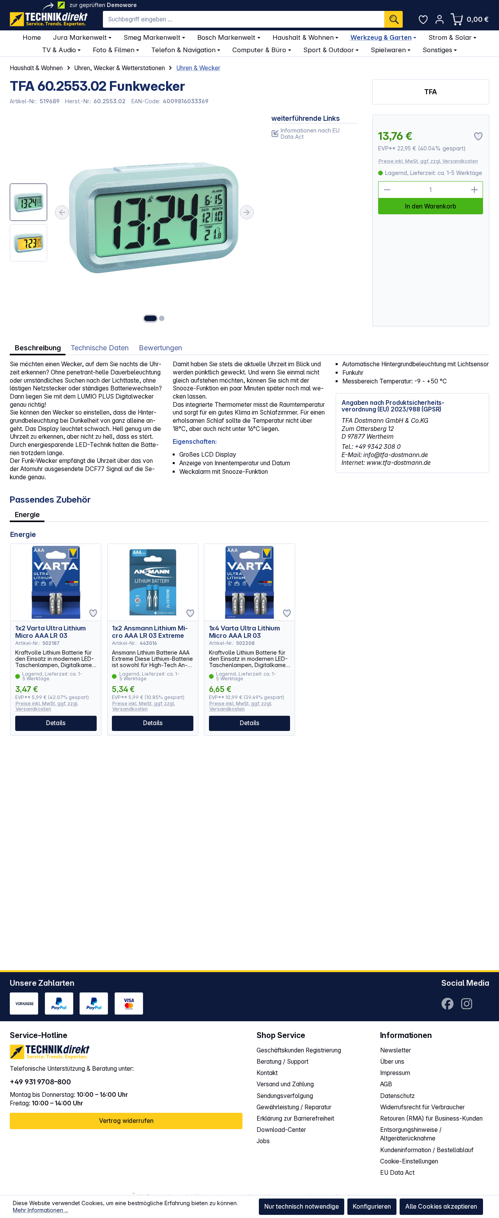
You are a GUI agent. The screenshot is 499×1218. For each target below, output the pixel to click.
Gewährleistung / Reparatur (294, 1107)
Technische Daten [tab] (100, 347)
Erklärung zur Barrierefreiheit (295, 1118)
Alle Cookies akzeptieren (441, 1206)
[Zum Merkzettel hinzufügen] (93, 613)
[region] (133, 221)
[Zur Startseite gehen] (49, 19)
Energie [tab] (27, 514)
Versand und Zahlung (285, 1084)
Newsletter (395, 1050)
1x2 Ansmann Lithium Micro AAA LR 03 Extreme (150, 632)
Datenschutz (397, 1096)
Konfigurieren (372, 1206)
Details (55, 723)
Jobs (263, 1141)
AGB (386, 1084)
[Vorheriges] (62, 212)
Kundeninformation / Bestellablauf (427, 1150)
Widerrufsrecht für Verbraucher (422, 1107)
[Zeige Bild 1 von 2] (150, 318)
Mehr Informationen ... (40, 1210)
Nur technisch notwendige (301, 1206)
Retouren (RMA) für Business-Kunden (431, 1118)
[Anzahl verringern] (386, 189)
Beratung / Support (282, 1061)
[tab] (37, 348)
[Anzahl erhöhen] (474, 189)
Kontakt (267, 1073)
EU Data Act (397, 1172)
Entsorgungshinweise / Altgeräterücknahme (411, 1134)
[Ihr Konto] (439, 19)
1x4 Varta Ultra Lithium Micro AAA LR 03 (244, 632)
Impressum (395, 1073)
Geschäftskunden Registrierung (299, 1050)
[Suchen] (393, 19)
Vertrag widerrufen (126, 1120)
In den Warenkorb (430, 206)
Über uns (392, 1061)
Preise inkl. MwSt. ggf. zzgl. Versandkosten (428, 161)
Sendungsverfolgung (285, 1096)
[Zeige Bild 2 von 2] (162, 318)
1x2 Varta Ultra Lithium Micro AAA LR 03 (50, 632)
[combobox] (244, 19)
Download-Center (281, 1129)
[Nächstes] (246, 212)
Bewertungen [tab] (160, 347)
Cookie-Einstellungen (409, 1161)
